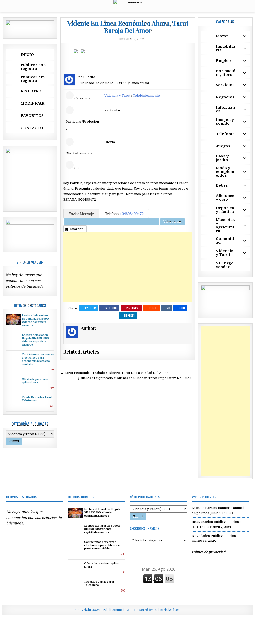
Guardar (76, 229)
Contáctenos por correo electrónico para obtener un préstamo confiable (38, 359)
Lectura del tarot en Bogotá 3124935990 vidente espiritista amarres (35, 320)
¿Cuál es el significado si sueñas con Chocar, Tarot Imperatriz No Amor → (136, 378)
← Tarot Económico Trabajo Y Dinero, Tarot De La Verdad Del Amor (114, 373)
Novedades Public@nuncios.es (216, 536)
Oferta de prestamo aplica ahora (35, 381)
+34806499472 (132, 214)
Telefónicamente (146, 95)
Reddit (153, 308)
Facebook (111, 308)
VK (168, 308)
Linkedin (129, 315)
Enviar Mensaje (81, 214)
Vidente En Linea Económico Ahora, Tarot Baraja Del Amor (127, 27)
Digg (182, 308)
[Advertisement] (127, 267)
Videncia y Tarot (117, 95)
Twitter (90, 308)
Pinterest (133, 308)
